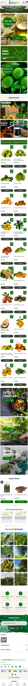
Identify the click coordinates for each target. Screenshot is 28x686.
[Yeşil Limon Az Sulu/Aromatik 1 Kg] (20, 151)
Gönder (12, 628)
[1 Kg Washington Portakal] (7, 224)
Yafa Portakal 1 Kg (5, 207)
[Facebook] (8, 667)
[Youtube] (20, 667)
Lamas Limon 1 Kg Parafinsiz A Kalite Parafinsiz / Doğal (6, 160)
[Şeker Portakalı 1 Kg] (20, 321)
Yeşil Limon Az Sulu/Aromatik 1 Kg (19, 160)
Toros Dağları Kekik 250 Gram (6, 495)
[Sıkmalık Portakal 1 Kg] (7, 370)
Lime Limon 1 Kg (5, 183)
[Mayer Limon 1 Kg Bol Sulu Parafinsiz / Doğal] (7, 345)
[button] (3, 58)
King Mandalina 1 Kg (19, 280)
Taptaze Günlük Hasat (6, 142)
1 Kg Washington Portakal (5, 232)
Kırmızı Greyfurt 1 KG (6, 304)
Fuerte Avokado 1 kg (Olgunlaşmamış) (19, 232)
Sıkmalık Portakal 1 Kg (6, 377)
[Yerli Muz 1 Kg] (20, 176)
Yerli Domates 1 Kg (19, 304)
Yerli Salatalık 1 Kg (19, 256)
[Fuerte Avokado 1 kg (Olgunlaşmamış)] (20, 224)
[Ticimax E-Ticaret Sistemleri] (14, 681)
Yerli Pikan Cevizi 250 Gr (21, 494)
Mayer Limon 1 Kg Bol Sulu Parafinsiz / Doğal (7, 354)
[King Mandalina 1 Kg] (20, 273)
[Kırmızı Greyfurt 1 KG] (7, 297)
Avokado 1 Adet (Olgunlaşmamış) (5, 330)
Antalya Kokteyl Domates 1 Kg (5, 257)
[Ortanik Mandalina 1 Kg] (20, 200)
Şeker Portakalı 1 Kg (19, 329)
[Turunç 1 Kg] (7, 273)
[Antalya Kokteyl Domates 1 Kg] (7, 248)
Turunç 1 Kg (4, 280)
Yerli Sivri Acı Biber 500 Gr (20, 378)
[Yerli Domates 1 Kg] (20, 297)
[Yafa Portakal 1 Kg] (7, 200)
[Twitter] (5, 667)
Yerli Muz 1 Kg (17, 183)
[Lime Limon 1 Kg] (7, 176)
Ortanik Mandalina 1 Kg (20, 207)
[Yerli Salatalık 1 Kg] (20, 248)
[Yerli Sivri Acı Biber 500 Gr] (20, 370)
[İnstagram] (1, 667)
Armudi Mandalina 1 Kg (20, 353)
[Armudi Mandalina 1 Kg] (20, 345)
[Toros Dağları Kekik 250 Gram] (7, 487)
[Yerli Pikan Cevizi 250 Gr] (21, 487)
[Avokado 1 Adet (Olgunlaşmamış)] (7, 321)
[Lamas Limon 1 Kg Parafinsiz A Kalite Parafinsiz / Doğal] (7, 151)
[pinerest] (16, 667)
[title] (14, 110)
